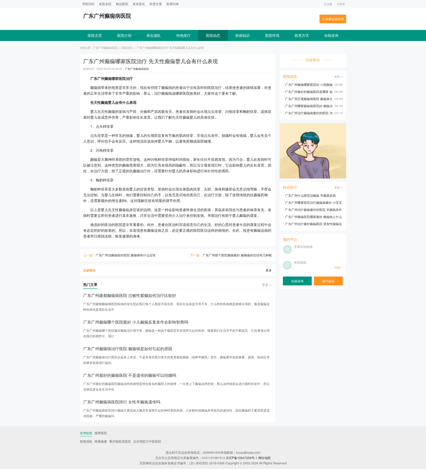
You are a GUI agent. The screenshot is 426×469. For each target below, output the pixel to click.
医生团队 (154, 35)
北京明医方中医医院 (147, 441)
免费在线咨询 (334, 19)
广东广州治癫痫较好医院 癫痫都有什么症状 (126, 255)
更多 (269, 270)
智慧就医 (86, 441)
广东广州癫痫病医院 (105, 47)
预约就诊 (328, 281)
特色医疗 (183, 35)
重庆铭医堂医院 (120, 441)
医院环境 (272, 35)
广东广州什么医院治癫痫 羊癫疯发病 (310, 195)
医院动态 (213, 35)
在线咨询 (331, 35)
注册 (329, 4)
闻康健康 (101, 441)
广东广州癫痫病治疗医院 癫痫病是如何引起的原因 (127, 348)
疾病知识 (242, 35)
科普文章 (156, 4)
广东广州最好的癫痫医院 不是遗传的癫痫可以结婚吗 (129, 375)
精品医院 (122, 4)
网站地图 (264, 457)
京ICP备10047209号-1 (241, 457)
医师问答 (172, 4)
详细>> (338, 267)
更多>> (267, 284)
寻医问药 (88, 4)
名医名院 (105, 4)
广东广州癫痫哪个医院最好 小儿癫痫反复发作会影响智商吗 (135, 322)
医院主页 (95, 35)
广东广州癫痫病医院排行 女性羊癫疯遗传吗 (121, 401)
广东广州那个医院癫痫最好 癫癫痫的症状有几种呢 (237, 255)
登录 (342, 4)
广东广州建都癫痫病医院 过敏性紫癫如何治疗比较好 (129, 295)
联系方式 (302, 35)
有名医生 (139, 4)
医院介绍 (124, 35)
